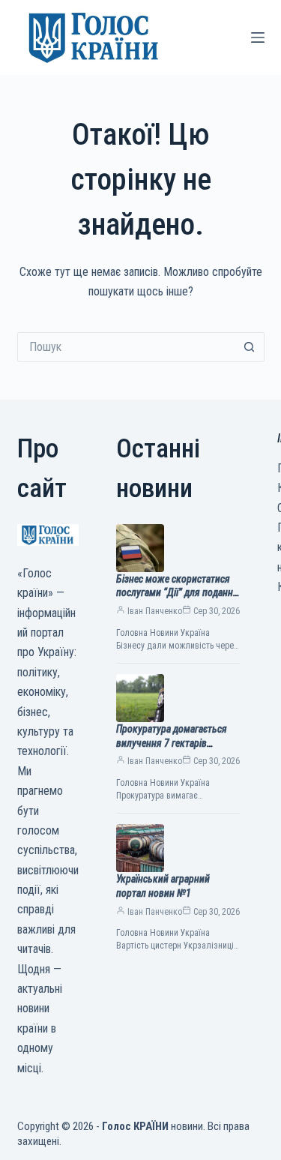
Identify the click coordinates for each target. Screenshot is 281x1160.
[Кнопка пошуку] (250, 347)
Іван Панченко (154, 611)
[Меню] (258, 37)
